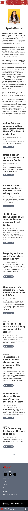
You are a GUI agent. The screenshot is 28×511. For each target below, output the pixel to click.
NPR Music (5, 426)
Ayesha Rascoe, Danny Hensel (9, 196)
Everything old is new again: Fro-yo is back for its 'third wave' (13, 256)
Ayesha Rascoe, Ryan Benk (9, 137)
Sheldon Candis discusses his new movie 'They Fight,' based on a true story (13, 397)
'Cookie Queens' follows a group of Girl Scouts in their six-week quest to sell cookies (13, 219)
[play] (2, 509)
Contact (5, 484)
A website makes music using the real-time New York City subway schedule (13, 189)
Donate (23, 2)
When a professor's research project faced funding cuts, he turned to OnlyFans (14, 291)
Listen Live (5, 491)
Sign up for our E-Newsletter (10, 494)
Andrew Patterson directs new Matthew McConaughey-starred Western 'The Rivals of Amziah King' (13, 128)
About (4, 481)
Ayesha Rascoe (6, 163)
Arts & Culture (6, 183)
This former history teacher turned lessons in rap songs (14, 431)
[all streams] (26, 509)
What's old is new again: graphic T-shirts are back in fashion (13, 157)
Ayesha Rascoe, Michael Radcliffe (10, 371)
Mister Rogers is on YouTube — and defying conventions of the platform (14, 327)
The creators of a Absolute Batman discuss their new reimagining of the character (11, 362)
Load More (14, 455)
